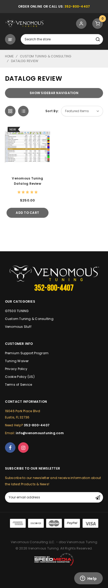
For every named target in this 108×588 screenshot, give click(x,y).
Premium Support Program (27, 353)
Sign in (81, 23)
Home (9, 56)
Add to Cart (27, 212)
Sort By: (51, 111)
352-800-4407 (77, 6)
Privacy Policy (16, 369)
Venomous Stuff (18, 326)
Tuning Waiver (17, 361)
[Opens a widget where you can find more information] (88, 578)
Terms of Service (18, 384)
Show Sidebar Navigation (54, 93)
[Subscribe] (98, 497)
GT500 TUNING (17, 311)
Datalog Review (24, 61)
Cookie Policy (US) (20, 376)
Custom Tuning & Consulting (45, 56)
